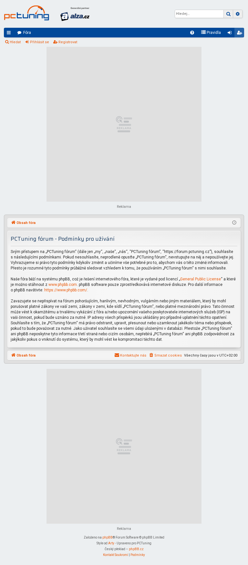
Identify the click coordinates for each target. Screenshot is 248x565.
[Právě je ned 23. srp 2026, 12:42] (234, 223)
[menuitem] (192, 32)
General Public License (200, 279)
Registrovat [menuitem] (240, 33)
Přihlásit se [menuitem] (230, 33)
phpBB (107, 537)
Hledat (15, 42)
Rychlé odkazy (10, 33)
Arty (111, 543)
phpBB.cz (136, 549)
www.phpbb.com (62, 284)
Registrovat (67, 42)
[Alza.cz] (75, 14)
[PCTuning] (26, 13)
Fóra (27, 32)
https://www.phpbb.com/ (65, 290)
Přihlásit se (39, 42)
